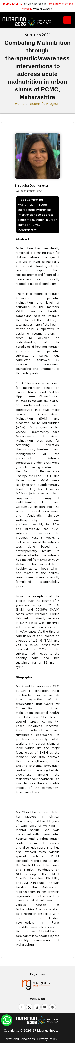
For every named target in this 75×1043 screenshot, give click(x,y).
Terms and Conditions (19, 1039)
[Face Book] (21, 1007)
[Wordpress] (52, 1007)
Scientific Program (45, 103)
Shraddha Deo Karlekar (31, 185)
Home (19, 103)
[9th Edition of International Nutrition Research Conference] (37, 21)
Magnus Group (46, 1030)
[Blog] (44, 1007)
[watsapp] (6, 1020)
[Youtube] (37, 1007)
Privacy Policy (47, 1039)
